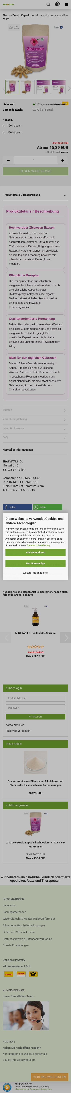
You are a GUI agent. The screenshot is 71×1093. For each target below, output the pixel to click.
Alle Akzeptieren (35, 552)
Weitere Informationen (35, 572)
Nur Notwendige (35, 563)
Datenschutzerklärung (38, 545)
